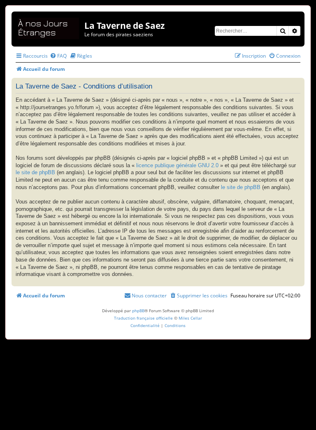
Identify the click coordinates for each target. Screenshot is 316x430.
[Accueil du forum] (49, 27)
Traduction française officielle (143, 318)
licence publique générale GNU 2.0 (177, 165)
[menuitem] (58, 56)
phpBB (138, 310)
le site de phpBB (35, 172)
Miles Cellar (190, 318)
